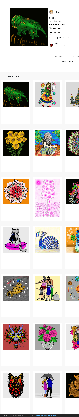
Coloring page (57, 28)
